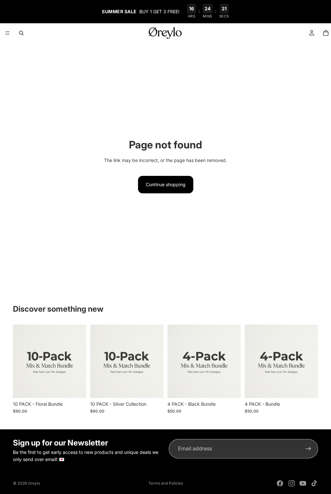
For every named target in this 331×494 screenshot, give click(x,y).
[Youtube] (303, 483)
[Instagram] (291, 483)
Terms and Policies (165, 483)
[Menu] (7, 33)
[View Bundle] (76, 388)
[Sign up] (308, 449)
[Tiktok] (314, 483)
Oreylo (34, 483)
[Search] (21, 33)
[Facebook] (280, 483)
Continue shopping (166, 184)
